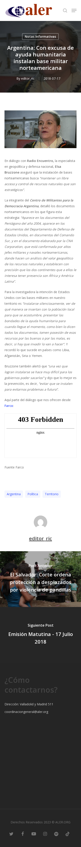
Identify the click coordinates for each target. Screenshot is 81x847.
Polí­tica (32, 494)
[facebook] (22, 833)
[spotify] (56, 833)
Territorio (51, 494)
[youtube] (33, 833)
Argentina (14, 494)
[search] (65, 10)
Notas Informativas (40, 36)
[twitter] (11, 833)
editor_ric (27, 78)
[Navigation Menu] (74, 10)
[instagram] (45, 833)
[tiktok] (67, 833)
